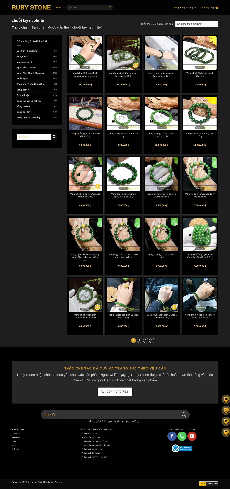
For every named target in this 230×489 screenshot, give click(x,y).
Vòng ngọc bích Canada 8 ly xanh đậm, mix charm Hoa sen (85, 257)
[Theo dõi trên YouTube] (192, 436)
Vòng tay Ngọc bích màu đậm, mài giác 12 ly (123, 195)
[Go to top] (226, 432)
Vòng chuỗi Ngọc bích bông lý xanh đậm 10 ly (200, 316)
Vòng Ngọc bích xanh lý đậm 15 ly (200, 135)
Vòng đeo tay (24, 112)
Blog (14, 445)
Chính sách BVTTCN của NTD (94, 457)
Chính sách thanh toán (91, 453)
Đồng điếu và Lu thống (29, 117)
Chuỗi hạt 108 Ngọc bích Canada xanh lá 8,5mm (85, 74)
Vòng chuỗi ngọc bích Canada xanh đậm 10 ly (85, 195)
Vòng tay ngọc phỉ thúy (29, 100)
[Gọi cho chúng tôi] (182, 436)
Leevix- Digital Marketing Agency (46, 482)
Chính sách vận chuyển (92, 449)
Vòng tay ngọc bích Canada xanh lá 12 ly (161, 135)
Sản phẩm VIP (24, 89)
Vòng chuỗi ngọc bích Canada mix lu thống (123, 316)
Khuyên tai (22, 56)
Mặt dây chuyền (25, 62)
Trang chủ (19, 27)
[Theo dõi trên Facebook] (171, 436)
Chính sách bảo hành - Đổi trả (94, 441)
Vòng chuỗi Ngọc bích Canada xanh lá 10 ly (85, 316)
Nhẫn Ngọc (22, 78)
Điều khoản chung (89, 433)
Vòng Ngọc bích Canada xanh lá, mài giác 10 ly (123, 74)
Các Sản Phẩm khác (27, 51)
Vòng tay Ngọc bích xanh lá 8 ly (123, 135)
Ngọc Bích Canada (26, 67)
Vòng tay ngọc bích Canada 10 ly (161, 255)
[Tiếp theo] (151, 340)
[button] (61, 7)
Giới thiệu (16, 437)
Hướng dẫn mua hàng (91, 437)
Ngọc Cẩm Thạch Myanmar (31, 73)
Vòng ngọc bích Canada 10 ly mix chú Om (200, 195)
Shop (14, 441)
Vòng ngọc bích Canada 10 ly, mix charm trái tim (123, 255)
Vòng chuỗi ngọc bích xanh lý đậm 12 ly (85, 135)
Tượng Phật (23, 95)
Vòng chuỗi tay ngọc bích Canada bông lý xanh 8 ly (199, 255)
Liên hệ (15, 449)
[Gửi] (110, 7)
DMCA (202, 484)
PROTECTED (212, 484)
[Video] (135, 65)
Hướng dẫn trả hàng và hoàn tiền (96, 445)
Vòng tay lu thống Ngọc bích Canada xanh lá (162, 195)
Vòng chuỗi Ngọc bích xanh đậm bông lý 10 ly (161, 74)
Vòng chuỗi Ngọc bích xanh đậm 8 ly (200, 74)
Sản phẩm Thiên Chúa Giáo (31, 84)
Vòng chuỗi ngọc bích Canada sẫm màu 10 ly (162, 316)
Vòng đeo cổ (23, 106)
